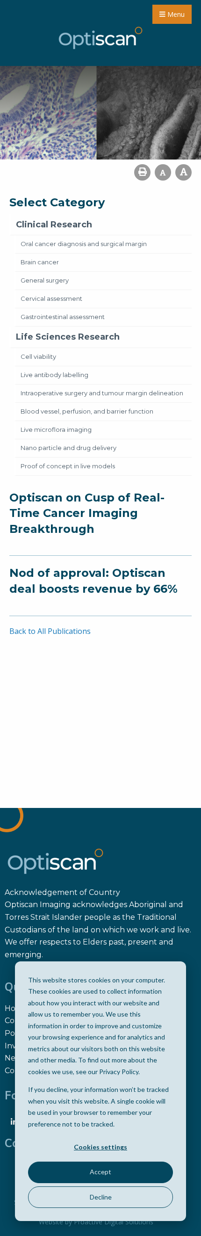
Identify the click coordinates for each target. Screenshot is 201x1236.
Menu (175, 14)
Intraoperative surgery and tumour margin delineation (102, 393)
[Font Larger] (183, 172)
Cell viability (38, 356)
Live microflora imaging (56, 429)
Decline (101, 1197)
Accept (100, 1172)
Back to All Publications (50, 631)
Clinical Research (54, 224)
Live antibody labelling (54, 374)
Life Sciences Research (68, 337)
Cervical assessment (51, 298)
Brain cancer (40, 262)
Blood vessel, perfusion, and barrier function (87, 411)
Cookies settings (100, 1147)
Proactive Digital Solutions (113, 1221)
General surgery (45, 280)
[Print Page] (142, 172)
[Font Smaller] (163, 172)
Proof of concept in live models (68, 466)
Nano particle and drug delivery (68, 447)
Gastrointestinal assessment (63, 316)
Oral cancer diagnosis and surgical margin (84, 243)
